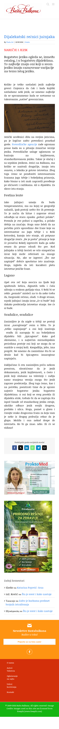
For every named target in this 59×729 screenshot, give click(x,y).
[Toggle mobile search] (48, 4)
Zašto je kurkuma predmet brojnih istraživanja (28, 602)
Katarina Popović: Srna (30, 587)
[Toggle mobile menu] (53, 4)
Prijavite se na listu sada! (29, 642)
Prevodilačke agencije (24, 144)
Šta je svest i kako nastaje (36, 594)
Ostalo (27, 42)
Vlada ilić (10, 42)
